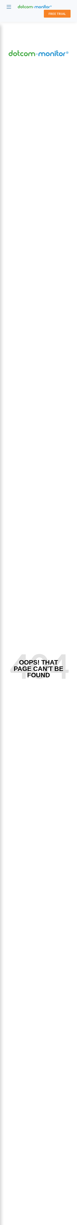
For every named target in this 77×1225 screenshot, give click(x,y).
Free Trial (57, 13)
